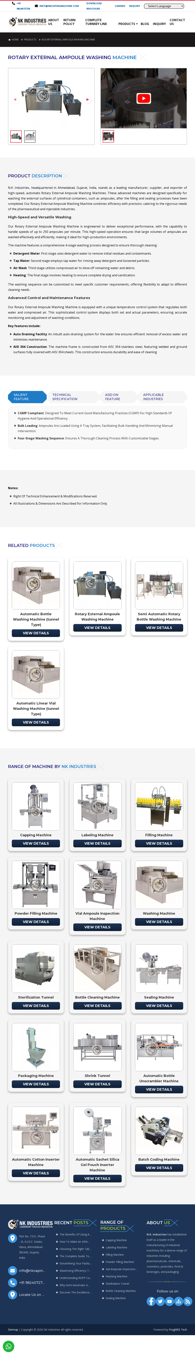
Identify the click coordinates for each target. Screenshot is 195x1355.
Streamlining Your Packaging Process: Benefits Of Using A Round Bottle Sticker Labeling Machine (76, 1263)
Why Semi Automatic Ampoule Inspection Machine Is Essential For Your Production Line (76, 1285)
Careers (120, 6)
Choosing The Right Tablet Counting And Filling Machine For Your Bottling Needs (76, 1249)
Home (15, 39)
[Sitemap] (178, 1301)
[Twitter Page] (160, 1301)
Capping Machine (116, 1240)
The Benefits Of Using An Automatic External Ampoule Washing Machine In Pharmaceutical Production (76, 1234)
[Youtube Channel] (169, 1301)
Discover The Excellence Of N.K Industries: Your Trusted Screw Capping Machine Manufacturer (76, 1292)
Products (126, 24)
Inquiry (159, 24)
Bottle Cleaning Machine (121, 1291)
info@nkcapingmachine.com (59, 6)
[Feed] (187, 1301)
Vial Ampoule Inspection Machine (122, 1269)
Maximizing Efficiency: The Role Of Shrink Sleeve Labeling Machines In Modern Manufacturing (76, 1270)
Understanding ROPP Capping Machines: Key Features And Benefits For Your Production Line (76, 1278)
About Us (53, 22)
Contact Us (177, 22)
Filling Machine (115, 1254)
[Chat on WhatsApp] (8, 1346)
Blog (145, 24)
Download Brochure (94, 6)
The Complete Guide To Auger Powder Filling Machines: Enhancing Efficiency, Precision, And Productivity (76, 1256)
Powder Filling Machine (120, 1262)
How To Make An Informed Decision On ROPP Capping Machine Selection (76, 1241)
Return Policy (69, 22)
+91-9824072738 (23, 6)
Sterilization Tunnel (117, 1283)
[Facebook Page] (151, 1301)
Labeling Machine (116, 1247)
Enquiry (134, 6)
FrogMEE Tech (178, 1329)
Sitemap (13, 1329)
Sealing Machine (116, 1298)
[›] (87, 100)
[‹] (15, 100)
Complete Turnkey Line (96, 22)
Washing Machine (116, 1276)
